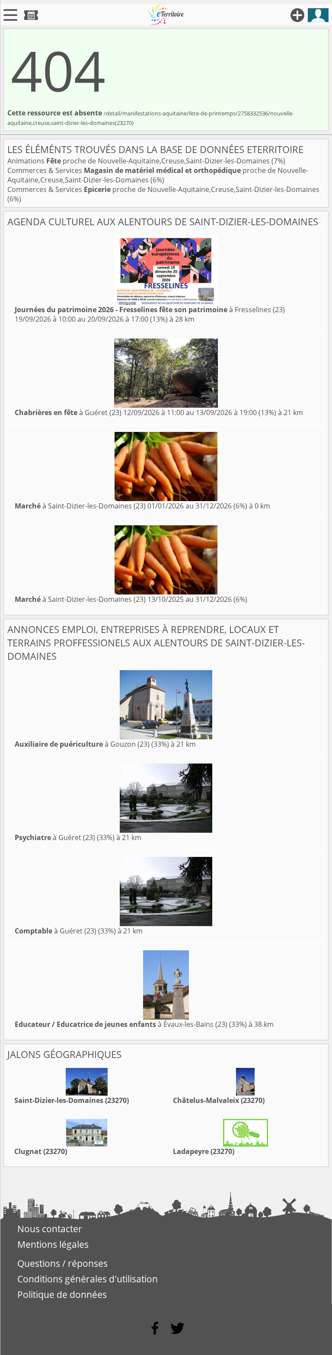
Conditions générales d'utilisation (87, 1279)
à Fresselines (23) (150, 309)
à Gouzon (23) (82, 744)
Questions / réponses (62, 1263)
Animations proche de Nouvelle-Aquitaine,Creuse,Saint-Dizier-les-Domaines (139, 161)
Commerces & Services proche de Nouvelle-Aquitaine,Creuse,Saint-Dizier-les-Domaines (163, 189)
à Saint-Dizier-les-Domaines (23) (80, 506)
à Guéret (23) (68, 412)
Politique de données (62, 1294)
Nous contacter (49, 1229)
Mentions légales (53, 1244)
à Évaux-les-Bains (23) (121, 1024)
